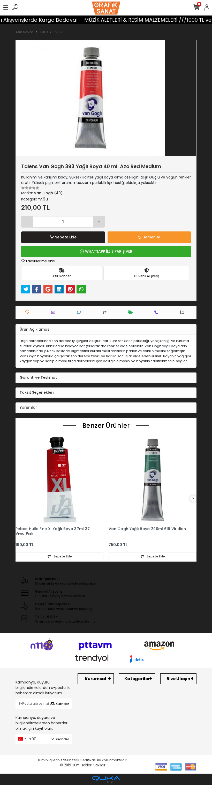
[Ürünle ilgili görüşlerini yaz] (80, 312)
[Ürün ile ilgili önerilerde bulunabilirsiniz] (183, 312)
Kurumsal (95, 679)
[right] (193, 498)
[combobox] (22, 738)
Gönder (62, 703)
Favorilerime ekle (40, 261)
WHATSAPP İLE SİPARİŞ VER (108, 251)
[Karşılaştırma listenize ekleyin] (105, 312)
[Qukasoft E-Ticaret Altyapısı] (106, 779)
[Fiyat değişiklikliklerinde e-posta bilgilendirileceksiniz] (132, 312)
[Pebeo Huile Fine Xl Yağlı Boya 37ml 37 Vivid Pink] (59, 480)
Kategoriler (137, 679)
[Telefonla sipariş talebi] (157, 312)
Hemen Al (151, 237)
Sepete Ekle (66, 237)
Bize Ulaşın (178, 679)
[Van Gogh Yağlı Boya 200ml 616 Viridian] (152, 480)
